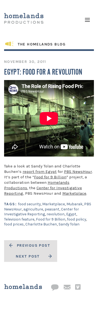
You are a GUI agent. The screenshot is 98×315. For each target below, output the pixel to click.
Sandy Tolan (69, 224)
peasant (52, 209)
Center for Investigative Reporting (41, 212)
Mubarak (74, 204)
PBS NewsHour (78, 171)
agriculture (33, 209)
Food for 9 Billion (50, 177)
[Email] (67, 287)
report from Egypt (40, 171)
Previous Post (33, 245)
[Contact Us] (55, 288)
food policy (76, 219)
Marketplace (74, 193)
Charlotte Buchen (41, 224)
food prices (14, 224)
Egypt (71, 214)
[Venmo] (78, 287)
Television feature (19, 219)
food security (29, 204)
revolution (56, 214)
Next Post (28, 256)
